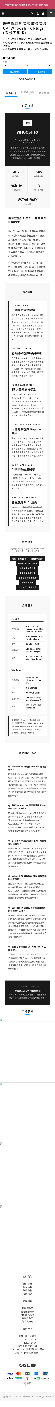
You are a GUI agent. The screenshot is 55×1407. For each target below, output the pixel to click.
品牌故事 (27, 1283)
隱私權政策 (27, 1308)
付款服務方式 (27, 1314)
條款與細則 (27, 1321)
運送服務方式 (27, 1311)
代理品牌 (27, 1287)
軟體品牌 (27, 1290)
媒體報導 (27, 1293)
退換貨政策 (27, 1318)
